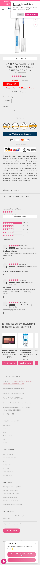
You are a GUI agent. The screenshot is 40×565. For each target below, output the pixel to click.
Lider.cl (5, 443)
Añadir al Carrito (9, 363)
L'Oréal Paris (20, 58)
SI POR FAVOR (31, 14)
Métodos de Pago (11, 190)
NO (20, 14)
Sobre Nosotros (8, 454)
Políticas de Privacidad (10, 497)
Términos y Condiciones (10, 501)
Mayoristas (6, 468)
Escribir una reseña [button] (20, 216)
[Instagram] (8, 413)
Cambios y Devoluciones (10, 490)
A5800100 (7, 101)
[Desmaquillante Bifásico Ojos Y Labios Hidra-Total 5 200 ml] (25, 340)
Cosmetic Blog (7, 475)
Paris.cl (5, 432)
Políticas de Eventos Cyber (11, 494)
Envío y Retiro (7, 465)
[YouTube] (13, 413)
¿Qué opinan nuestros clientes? (13, 504)
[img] (14, 246)
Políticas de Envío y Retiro (16, 196)
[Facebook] (3, 413)
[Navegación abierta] (3, 10)
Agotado (20, 118)
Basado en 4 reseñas (9, 214)
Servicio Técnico (8, 472)
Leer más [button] (5, 294)
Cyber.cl (5, 439)
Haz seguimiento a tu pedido (12, 487)
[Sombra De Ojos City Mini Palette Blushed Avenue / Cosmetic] (9, 340)
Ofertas (5, 461)
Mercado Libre (7, 436)
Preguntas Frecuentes (9, 458)
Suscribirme (11, 530)
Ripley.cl (5, 429)
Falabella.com (7, 425)
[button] (17, 76)
